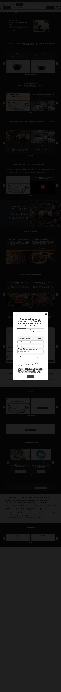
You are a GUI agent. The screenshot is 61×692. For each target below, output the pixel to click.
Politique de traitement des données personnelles (33, 364)
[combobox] (23, 342)
